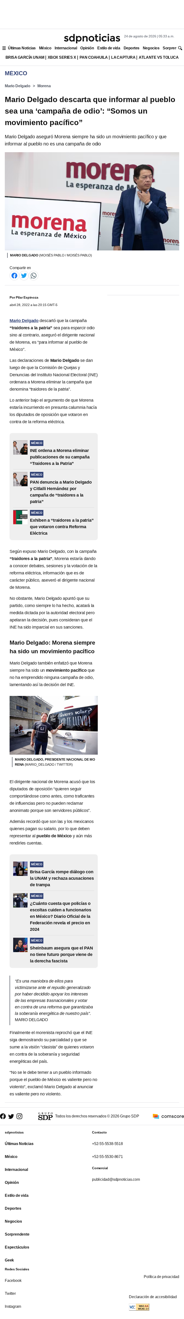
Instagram (13, 1306)
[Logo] (92, 38)
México (45, 48)
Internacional (66, 48)
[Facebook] (14, 275)
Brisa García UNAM (25, 57)
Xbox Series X (62, 57)
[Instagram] (19, 1116)
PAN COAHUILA (94, 57)
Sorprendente (17, 1234)
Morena (44, 86)
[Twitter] (24, 275)
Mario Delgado (17, 86)
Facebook (13, 1281)
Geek (9, 1260)
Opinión (87, 48)
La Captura (123, 57)
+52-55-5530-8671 (107, 1157)
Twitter (10, 1293)
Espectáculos (17, 1247)
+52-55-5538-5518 (107, 1144)
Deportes (131, 48)
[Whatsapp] (33, 275)
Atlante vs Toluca (158, 57)
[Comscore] (168, 1116)
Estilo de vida (108, 48)
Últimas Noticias (22, 48)
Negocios (151, 48)
